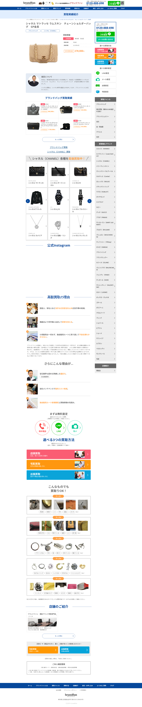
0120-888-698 (105, 28)
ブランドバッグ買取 (59, 147)
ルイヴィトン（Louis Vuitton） (104, 155)
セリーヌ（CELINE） (103, 263)
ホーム (19, 8)
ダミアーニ (99, 308)
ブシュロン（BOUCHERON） (104, 236)
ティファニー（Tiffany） (104, 242)
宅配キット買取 (33, 650)
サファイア (99, 338)
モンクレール (100, 354)
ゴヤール (99, 303)
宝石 (97, 122)
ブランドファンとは (31, 8)
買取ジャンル (45, 8)
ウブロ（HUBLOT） (102, 192)
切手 (97, 137)
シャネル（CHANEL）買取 (58, 151)
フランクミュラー (101, 257)
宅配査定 (105, 92)
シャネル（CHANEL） (50, 31)
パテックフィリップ (102, 187)
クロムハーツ (100, 313)
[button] (28, 201)
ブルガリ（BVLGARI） (103, 230)
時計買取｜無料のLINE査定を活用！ (104, 110)
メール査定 (106, 79)
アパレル (99, 132)
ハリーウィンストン (102, 166)
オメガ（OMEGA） (102, 247)
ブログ (123, 8)
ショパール (99, 323)
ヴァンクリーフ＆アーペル (104, 171)
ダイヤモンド (100, 197)
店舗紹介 (86, 8)
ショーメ (99, 333)
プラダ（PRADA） (102, 217)
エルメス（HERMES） (103, 149)
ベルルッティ (100, 349)
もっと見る (58, 636)
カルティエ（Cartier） (103, 176)
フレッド (99, 318)
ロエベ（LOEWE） (102, 292)
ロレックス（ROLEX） (103, 182)
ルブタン (99, 343)
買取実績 (67, 8)
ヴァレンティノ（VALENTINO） (104, 286)
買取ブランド (57, 8)
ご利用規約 (83, 690)
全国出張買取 (65, 650)
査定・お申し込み (98, 8)
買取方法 (77, 8)
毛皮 (97, 359)
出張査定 (105, 85)
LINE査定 (105, 73)
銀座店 (98, 371)
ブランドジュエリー (102, 116)
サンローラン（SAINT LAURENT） (104, 223)
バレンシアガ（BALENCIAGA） (105, 269)
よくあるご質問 (112, 8)
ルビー (98, 207)
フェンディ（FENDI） (103, 275)
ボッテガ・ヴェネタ (102, 297)
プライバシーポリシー (70, 690)
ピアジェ (99, 328)
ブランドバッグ (33, 31)
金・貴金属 (99, 127)
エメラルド (99, 202)
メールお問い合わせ (105, 39)
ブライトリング (101, 252)
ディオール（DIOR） (102, 280)
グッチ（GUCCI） (102, 212)
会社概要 (58, 690)
